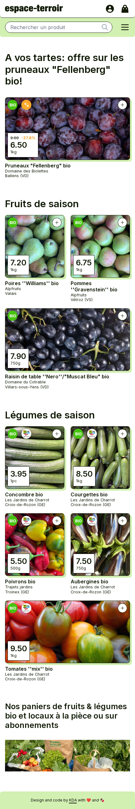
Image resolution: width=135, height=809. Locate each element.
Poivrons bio (20, 581)
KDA (73, 800)
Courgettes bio (89, 494)
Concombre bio (24, 494)
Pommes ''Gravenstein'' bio (94, 286)
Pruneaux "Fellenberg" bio (38, 165)
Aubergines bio (89, 581)
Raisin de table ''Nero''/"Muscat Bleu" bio (57, 376)
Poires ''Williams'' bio (32, 283)
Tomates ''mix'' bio (29, 669)
